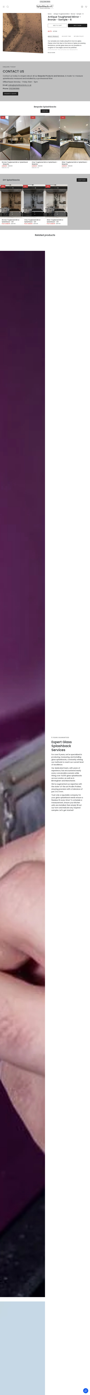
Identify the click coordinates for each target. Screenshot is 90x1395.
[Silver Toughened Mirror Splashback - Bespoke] (75, 138)
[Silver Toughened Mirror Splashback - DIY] (56, 201)
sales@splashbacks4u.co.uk (19, 85)
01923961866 (45, 1)
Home (50, 14)
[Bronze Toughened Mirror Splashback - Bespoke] (15, 138)
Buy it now (77, 25)
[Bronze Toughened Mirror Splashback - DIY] (11, 201)
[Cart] (86, 6)
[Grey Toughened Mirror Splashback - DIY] (34, 201)
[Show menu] (3, 6)
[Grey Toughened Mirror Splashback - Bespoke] (45, 138)
